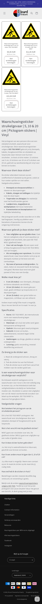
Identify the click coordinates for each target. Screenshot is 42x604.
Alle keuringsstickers (12, 535)
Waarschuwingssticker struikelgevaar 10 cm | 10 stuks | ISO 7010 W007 (31, 46)
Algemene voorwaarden (22, 596)
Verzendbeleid (35, 596)
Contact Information (11, 510)
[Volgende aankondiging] (37, 3)
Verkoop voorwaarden (12, 520)
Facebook (8, 540)
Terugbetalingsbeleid (32, 592)
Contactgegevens (22, 599)
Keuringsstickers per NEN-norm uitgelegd (19, 530)
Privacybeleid (9, 596)
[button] (4, 13)
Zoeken (7, 505)
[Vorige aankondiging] (4, 3)
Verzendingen (9, 515)
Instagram (8, 546)
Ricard (10, 592)
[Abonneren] (32, 560)
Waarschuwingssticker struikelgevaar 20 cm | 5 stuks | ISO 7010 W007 (11, 91)
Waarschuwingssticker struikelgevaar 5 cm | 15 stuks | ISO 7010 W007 (11, 45)
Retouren (7, 525)
